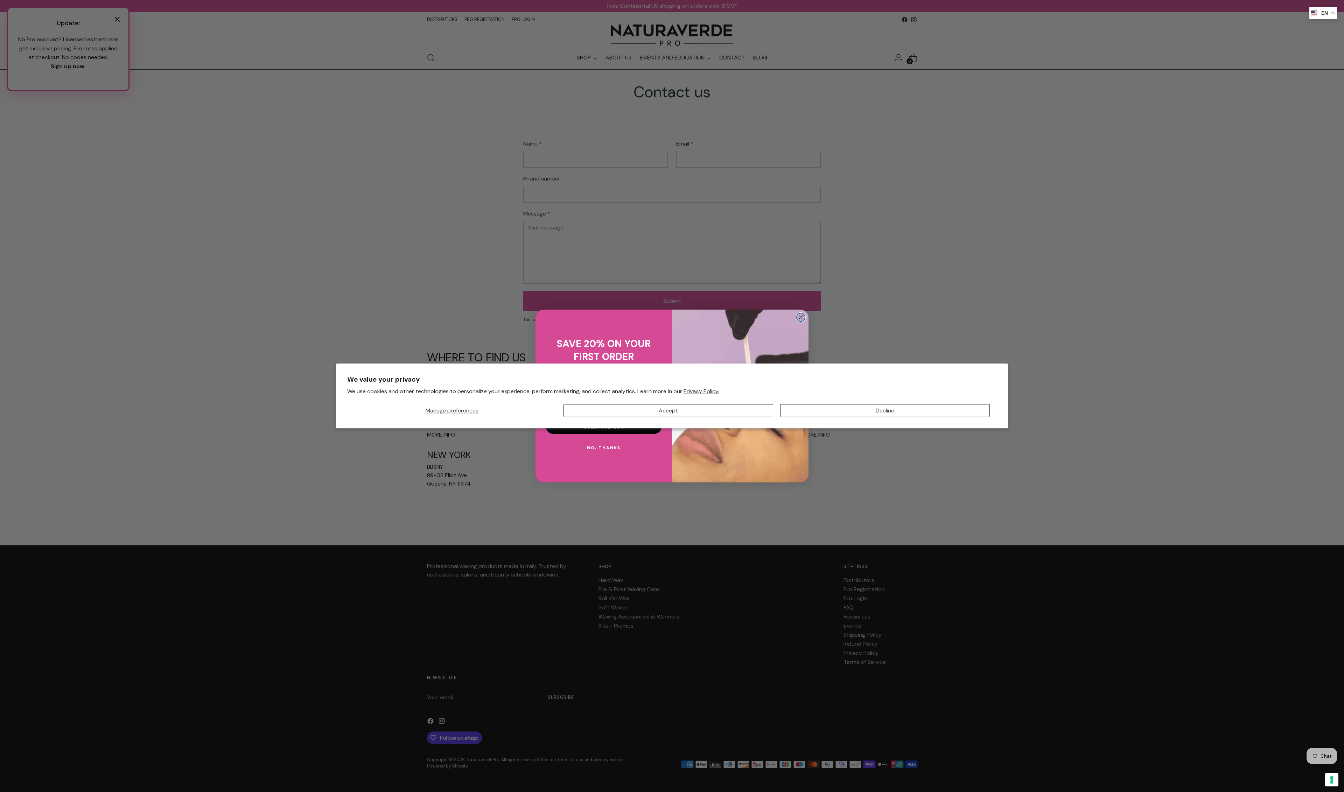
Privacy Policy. (701, 391)
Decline (885, 410)
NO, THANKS (604, 448)
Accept (668, 410)
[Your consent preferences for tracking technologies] (1331, 779)
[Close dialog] (801, 317)
